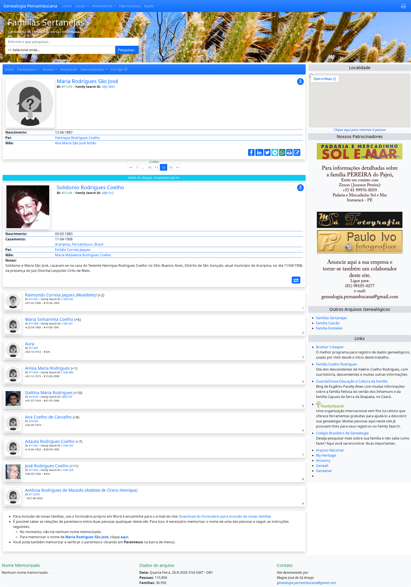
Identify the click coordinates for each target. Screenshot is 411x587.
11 (156, 167)
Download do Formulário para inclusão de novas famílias (225, 516)
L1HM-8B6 (67, 372)
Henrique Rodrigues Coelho (77, 137)
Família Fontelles (329, 328)
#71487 (33, 299)
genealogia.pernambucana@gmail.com (306, 582)
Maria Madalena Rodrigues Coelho (83, 255)
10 (149, 167)
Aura (29, 344)
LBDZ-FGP (66, 397)
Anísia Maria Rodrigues (47, 368)
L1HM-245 (67, 445)
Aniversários (102, 6)
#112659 (34, 494)
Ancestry (323, 460)
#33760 (33, 397)
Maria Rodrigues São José (87, 81)
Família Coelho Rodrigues (336, 364)
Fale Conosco (130, 6)
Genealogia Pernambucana (30, 6)
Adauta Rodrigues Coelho (50, 441)
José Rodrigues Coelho (47, 466)
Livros (67, 6)
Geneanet (324, 470)
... (142, 167)
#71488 (33, 323)
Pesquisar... (127, 50)
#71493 (33, 470)
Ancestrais (68, 69)
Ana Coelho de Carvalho (48, 417)
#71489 (33, 348)
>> (177, 167)
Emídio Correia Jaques (73, 249)
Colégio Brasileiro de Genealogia (342, 433)
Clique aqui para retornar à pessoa (360, 129)
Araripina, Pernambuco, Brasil (79, 244)
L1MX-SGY (67, 323)
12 (163, 167)
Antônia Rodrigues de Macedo (81, 490)
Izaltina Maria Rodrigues (49, 392)
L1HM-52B (67, 470)
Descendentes (93, 69)
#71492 (33, 445)
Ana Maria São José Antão (75, 143)
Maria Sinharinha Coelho (49, 319)
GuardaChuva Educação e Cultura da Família (351, 381)
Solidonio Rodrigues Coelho (90, 187)
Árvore (48, 69)
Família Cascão (328, 323)
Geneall (322, 465)
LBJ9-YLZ (108, 193)
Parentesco (27, 69)
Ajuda (148, 6)
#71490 (33, 372)
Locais (80, 6)
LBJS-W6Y (108, 87)
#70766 (33, 421)
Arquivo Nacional (330, 450)
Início (9, 69)
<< (131, 167)
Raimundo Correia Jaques (61, 295)
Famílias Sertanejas (331, 318)
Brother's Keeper (330, 347)
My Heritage (326, 455)
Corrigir (117, 69)
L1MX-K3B (67, 299)
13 (170, 167)
